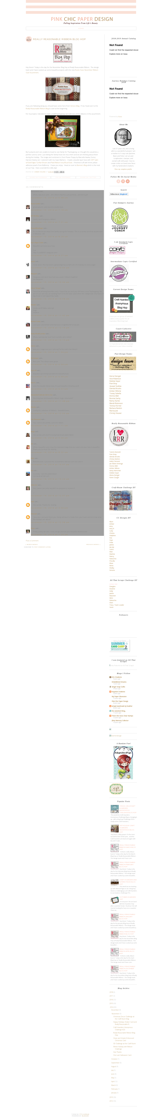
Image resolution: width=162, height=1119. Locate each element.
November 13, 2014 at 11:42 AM (50, 315)
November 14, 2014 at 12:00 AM (50, 413)
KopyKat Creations (118, 692)
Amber (111, 524)
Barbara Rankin (115, 408)
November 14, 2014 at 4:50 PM (49, 508)
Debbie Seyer (114, 381)
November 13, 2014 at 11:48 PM (50, 401)
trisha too (34, 485)
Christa (111, 533)
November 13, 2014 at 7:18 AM (49, 210)
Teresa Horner (115, 406)
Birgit (33, 431)
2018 (111, 992)
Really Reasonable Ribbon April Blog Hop (127, 951)
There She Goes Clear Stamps (122, 716)
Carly (111, 531)
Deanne (112, 589)
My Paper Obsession (119, 696)
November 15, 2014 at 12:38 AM (50, 522)
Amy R (111, 528)
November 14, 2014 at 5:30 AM (49, 438)
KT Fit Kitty (35, 216)
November (115, 1014)
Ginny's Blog (74, 106)
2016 (111, 1000)
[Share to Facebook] (61, 172)
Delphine (112, 535)
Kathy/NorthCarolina (38, 334)
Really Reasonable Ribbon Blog (37, 108)
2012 (111, 1101)
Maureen (112, 596)
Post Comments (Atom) (42, 547)
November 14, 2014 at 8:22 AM (49, 452)
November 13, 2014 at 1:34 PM (49, 352)
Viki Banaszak (36, 419)
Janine (111, 545)
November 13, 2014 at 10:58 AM (50, 299)
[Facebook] (118, 181)
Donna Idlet (114, 396)
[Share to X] (59, 172)
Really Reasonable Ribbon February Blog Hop (127, 864)
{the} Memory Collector (120, 720)
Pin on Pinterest (63, 177)
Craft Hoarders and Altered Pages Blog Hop (128, 882)
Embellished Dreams (119, 682)
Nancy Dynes (114, 401)
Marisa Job (113, 411)
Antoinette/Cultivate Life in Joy (41, 395)
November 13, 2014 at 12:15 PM (50, 340)
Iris (32, 470)
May (112, 1078)
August (113, 1066)
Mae (111, 552)
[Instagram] (128, 181)
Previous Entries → (93, 544)
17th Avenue (84, 1114)
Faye (111, 540)
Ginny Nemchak (115, 470)
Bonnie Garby (36, 321)
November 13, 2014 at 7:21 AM (49, 222)
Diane (33, 528)
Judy (32, 501)
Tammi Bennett (115, 452)
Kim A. (33, 382)
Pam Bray (113, 383)
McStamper (35, 358)
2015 (111, 1003)
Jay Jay (111, 547)
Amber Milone (115, 391)
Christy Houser (115, 413)
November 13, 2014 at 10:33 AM (50, 268)
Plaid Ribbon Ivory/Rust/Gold (61, 162)
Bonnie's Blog (82, 165)
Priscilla (112, 561)
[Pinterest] (123, 181)
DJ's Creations (117, 677)
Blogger (85, 1116)
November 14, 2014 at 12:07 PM (50, 496)
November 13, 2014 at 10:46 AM (50, 282)
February (114, 1089)
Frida (111, 542)
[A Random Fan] (123, 779)
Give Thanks (117, 1052)
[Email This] (55, 172)
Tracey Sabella (115, 393)
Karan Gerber (35, 204)
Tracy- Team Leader (116, 605)
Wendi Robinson (116, 403)
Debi (32, 458)
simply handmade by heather (122, 706)
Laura (111, 549)
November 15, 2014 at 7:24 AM (49, 534)
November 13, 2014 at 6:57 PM (49, 389)
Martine (112, 554)
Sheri (111, 603)
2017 (111, 996)
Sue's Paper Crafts (37, 242)
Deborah (34, 514)
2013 (111, 1097)
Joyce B (33, 370)
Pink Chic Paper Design (120, 701)
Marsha (33, 407)
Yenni (111, 607)
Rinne (111, 566)
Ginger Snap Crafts (118, 687)
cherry (33, 346)
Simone (112, 570)
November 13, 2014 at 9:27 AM (49, 255)
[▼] (109, 1007)
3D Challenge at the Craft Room (124, 1043)
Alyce (111, 522)
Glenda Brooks (115, 388)
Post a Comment (32, 540)
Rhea (111, 563)
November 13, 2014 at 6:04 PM (49, 364)
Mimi (111, 598)
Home (81, 28)
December (115, 1010)
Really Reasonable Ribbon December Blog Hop (127, 969)
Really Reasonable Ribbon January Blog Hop (127, 916)
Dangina (112, 586)
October (114, 1059)
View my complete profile (123, 169)
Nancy (111, 556)
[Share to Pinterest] (63, 172)
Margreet (34, 274)
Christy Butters (114, 459)
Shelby (111, 568)
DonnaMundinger (37, 228)
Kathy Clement (114, 461)
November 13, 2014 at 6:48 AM (49, 198)
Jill (32, 444)
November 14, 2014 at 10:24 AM (50, 479)
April (112, 1081)
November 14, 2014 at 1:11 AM (49, 425)
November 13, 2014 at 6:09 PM (49, 377)
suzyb (33, 261)
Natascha (112, 559)
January (113, 1093)
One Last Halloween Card (122, 1055)
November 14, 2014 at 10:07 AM (50, 464)
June (112, 1074)
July (112, 1070)
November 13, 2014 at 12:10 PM (50, 328)
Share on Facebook (38, 177)
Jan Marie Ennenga (116, 464)
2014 (111, 1007)
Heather (33, 305)
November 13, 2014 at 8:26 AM (49, 237)
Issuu (120, 116)
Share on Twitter (88, 177)
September (115, 1063)
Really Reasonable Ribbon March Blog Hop (127, 847)
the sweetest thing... (119, 711)
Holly (111, 591)
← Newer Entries (31, 544)
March (113, 1085)
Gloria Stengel (36, 288)
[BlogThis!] (57, 172)
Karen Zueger (114, 477)
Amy (111, 526)
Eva (110, 538)
